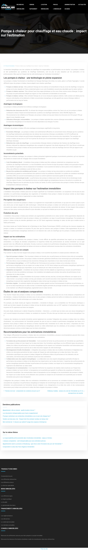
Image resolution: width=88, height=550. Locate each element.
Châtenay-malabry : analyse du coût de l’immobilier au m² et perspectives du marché (65, 392)
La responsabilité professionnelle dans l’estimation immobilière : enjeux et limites (27, 438)
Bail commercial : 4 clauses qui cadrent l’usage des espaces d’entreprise (24, 422)
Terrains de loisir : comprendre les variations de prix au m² (22, 391)
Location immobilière (45, 7)
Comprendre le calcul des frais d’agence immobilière (18, 447)
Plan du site (44, 549)
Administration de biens (70, 7)
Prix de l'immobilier (10, 66)
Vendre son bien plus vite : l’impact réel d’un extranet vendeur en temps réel (25, 419)
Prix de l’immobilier (57, 7)
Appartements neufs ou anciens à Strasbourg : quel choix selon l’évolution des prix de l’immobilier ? (32, 444)
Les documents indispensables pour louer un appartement (20, 413)
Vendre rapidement (33, 7)
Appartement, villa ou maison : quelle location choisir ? (19, 410)
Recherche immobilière (20, 7)
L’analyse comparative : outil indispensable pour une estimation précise (24, 441)
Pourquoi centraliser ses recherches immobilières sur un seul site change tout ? (27, 416)
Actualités (82, 4)
